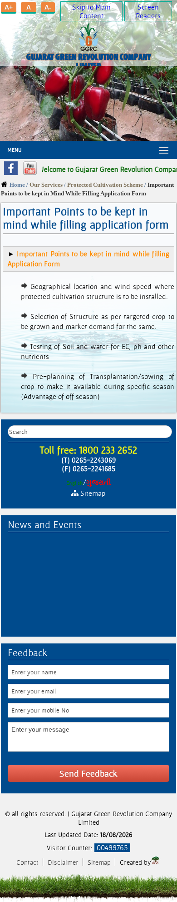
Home (17, 185)
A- (47, 7)
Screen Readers (148, 11)
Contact (28, 862)
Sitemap (99, 862)
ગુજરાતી (98, 482)
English (74, 483)
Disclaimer (64, 862)
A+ (9, 7)
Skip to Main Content (91, 11)
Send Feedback (88, 773)
